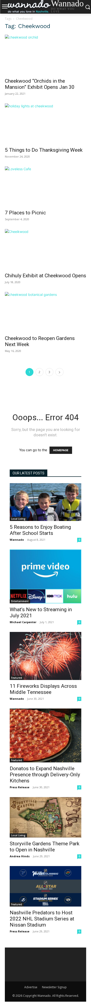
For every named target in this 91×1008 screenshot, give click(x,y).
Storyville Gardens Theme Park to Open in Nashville (44, 847)
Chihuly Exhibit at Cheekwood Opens (45, 276)
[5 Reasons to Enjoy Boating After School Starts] (45, 502)
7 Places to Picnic (25, 213)
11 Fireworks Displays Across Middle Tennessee (43, 689)
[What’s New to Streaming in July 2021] (45, 576)
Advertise (30, 987)
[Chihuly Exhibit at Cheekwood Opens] (45, 249)
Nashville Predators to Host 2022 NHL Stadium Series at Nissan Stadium (42, 919)
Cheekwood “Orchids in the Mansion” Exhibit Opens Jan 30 (39, 84)
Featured (16, 677)
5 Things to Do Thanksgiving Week (44, 150)
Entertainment (20, 601)
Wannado (17, 539)
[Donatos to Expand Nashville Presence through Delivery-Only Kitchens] (45, 735)
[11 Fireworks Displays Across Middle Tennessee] (45, 656)
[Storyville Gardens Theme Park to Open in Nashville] (45, 817)
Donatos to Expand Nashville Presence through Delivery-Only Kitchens (45, 775)
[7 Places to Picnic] (45, 186)
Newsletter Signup (54, 987)
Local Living (18, 518)
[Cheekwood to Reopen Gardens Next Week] (45, 312)
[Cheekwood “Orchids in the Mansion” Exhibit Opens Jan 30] (45, 55)
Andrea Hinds (20, 856)
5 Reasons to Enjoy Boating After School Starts (40, 530)
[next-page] (59, 372)
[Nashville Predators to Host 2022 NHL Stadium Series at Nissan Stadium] (45, 886)
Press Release (19, 787)
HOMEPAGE (60, 450)
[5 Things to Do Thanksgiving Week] (45, 123)
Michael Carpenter (23, 622)
